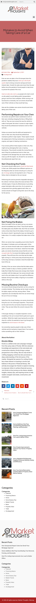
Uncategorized (7, 75)
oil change (6, 173)
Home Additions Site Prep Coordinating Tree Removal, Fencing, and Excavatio (21, 425)
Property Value (10, 507)
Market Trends (10, 502)
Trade (7, 509)
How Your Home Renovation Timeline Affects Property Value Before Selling (22, 471)
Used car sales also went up (10, 94)
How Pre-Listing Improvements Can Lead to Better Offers (22, 436)
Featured (8, 493)
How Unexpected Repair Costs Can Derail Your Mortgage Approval (22, 414)
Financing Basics (11, 496)
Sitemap (31, 600)
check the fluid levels (27, 166)
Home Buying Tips (11, 500)
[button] (33, 17)
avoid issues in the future (17, 323)
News (7, 504)
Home (7, 498)
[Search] (34, 2)
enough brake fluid (7, 253)
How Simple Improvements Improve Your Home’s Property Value (22, 448)
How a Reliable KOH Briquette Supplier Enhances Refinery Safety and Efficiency (23, 460)
